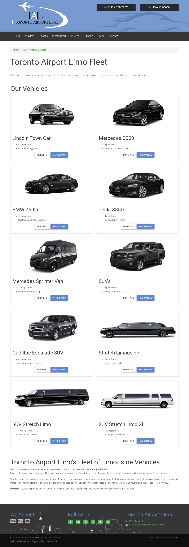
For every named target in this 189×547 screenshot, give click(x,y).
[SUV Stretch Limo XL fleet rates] (137, 399)
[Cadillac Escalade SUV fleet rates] (51, 327)
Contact (114, 36)
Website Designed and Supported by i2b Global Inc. (34, 541)
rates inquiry (141, 483)
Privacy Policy (161, 537)
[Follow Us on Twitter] (100, 521)
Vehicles (76, 37)
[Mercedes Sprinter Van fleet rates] (51, 256)
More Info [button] (42, 155)
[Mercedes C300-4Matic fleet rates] (137, 112)
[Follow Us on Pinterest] (108, 521)
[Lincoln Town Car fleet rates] (51, 112)
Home (18, 36)
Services (31, 37)
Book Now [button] (60, 155)
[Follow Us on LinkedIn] (93, 521)
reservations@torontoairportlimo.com (146, 525)
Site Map (174, 537)
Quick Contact (117, 7)
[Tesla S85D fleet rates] (137, 184)
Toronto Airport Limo (162, 473)
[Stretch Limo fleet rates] (137, 327)
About (91, 37)
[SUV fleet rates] (137, 256)
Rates (44, 36)
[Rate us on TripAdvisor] (78, 521)
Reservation (59, 36)
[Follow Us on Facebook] (70, 521)
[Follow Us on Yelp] (85, 521)
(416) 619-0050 (160, 7)
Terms (150, 537)
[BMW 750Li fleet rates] (51, 184)
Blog (102, 36)
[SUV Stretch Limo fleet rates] (51, 399)
